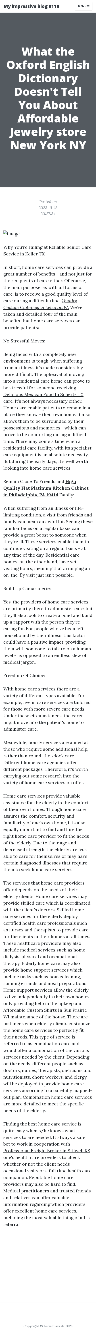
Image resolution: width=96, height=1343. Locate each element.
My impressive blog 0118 (31, 6)
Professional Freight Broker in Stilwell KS (46, 1150)
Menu (82, 6)
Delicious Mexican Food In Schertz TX (43, 394)
